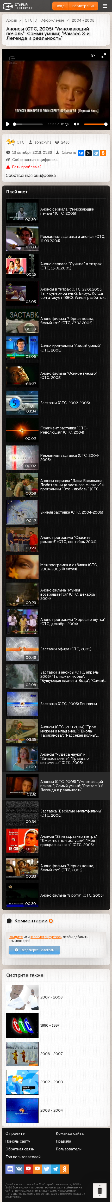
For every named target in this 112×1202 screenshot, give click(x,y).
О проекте (15, 1133)
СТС (29, 20)
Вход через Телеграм (37, 950)
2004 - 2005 (83, 20)
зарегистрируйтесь (45, 937)
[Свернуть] (103, 55)
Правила (63, 1141)
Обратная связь (19, 1149)
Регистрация (83, 6)
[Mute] (76, 124)
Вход (60, 6)
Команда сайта (70, 1133)
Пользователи (69, 1149)
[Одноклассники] (103, 153)
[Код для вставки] (92, 55)
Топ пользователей (23, 1157)
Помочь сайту (17, 1141)
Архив (11, 20)
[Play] (8, 124)
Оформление (52, 20)
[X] (88, 153)
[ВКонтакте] (81, 153)
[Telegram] (96, 153)
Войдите (16, 937)
